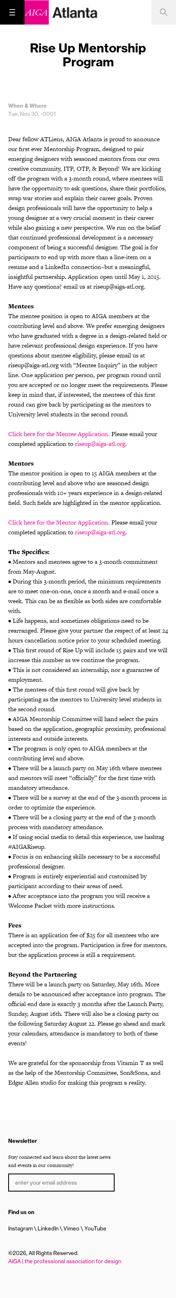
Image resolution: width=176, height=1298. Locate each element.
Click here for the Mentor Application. (59, 522)
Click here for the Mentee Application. (59, 434)
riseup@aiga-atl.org (100, 443)
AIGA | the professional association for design (64, 1261)
